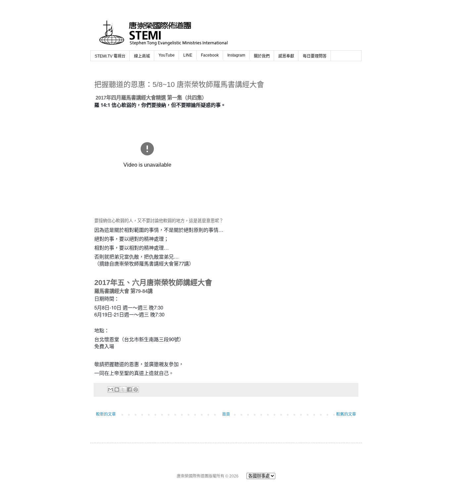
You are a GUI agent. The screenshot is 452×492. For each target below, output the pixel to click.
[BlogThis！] (116, 389)
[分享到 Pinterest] (135, 389)
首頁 (226, 414)
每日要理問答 (315, 56)
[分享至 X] (123, 389)
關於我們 (262, 56)
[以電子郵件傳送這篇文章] (110, 389)
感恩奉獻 (286, 56)
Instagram (236, 55)
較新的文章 (106, 414)
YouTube (166, 55)
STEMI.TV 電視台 (110, 56)
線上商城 (142, 56)
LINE (187, 55)
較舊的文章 (346, 414)
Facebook (210, 55)
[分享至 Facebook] (129, 389)
